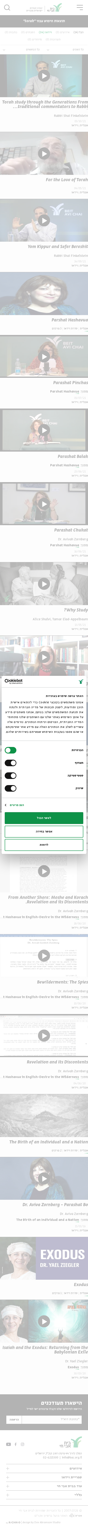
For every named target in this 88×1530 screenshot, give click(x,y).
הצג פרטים (17, 805)
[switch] (11, 763)
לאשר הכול (44, 818)
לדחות (44, 845)
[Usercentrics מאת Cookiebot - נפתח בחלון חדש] (23, 681)
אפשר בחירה (44, 831)
